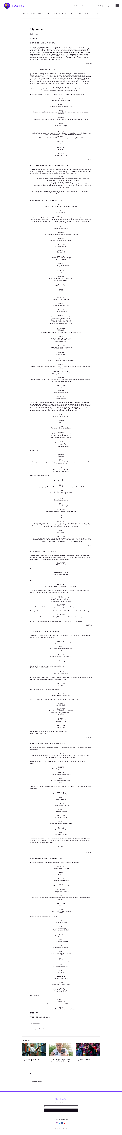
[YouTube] (64, 1123)
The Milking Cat (61, 1099)
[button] (98, 13)
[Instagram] (57, 1123)
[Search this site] (117, 5)
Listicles (79, 13)
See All (98, 1039)
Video (71, 13)
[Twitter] (59, 1123)
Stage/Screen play (60, 13)
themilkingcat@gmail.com (61, 1119)
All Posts (25, 13)
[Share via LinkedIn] (39, 1028)
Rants (87, 13)
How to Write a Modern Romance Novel (31, 1060)
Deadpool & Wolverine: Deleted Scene (85, 1060)
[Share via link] (43, 1028)
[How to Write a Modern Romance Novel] (34, 1049)
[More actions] (91, 25)
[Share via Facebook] (31, 1028)
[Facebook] (62, 1123)
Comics (48, 13)
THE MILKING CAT (18, 6)
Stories (40, 13)
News (33, 13)
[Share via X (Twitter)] (35, 1028)
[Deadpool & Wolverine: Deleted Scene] (88, 1049)
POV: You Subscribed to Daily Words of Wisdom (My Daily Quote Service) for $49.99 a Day (60, 1060)
